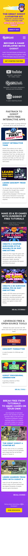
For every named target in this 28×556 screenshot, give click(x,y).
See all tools (20, 389)
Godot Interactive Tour (12, 144)
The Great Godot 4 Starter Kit (12, 444)
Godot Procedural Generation (12, 376)
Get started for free (14, 61)
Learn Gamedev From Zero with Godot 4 (13, 478)
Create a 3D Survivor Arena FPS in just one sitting (13, 288)
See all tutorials (18, 309)
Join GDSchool (14, 510)
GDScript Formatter (13, 349)
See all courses (19, 495)
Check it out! (14, 29)
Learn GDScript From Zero (14, 184)
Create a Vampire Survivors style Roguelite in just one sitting (11, 247)
